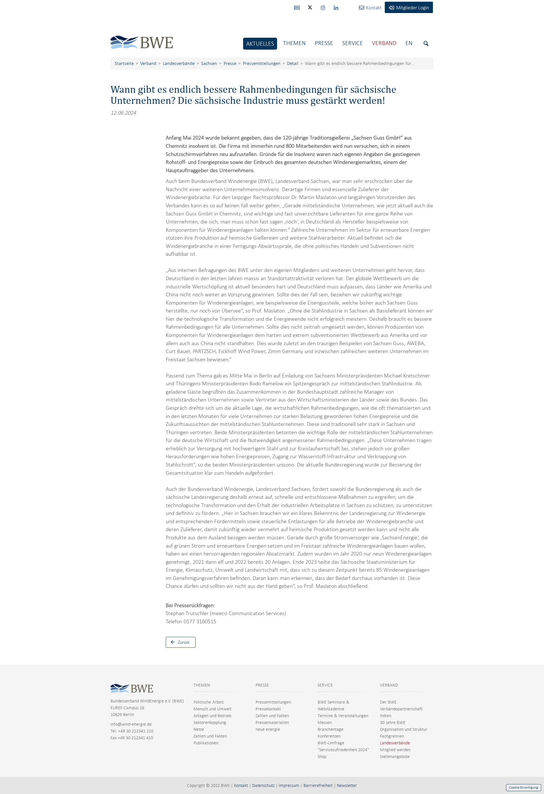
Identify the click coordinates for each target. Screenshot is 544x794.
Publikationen (206, 743)
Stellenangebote (395, 756)
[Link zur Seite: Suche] (426, 43)
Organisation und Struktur (403, 729)
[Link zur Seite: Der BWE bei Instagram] (323, 7)
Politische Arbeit (209, 702)
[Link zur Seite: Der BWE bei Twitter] (310, 10)
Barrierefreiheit (318, 785)
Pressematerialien (272, 722)
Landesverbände (395, 743)
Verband (384, 43)
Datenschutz (263, 785)
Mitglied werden (395, 750)
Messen (325, 722)
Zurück (184, 642)
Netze (199, 729)
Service (352, 43)
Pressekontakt (268, 709)
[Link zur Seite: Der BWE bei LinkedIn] (336, 7)
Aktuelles (260, 43)
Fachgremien (392, 736)
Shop (322, 756)
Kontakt (241, 785)
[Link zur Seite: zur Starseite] (141, 37)
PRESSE (262, 685)
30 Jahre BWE (392, 722)
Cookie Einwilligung (523, 787)
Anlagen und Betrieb (212, 716)
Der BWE (388, 702)
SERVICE (325, 685)
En (409, 43)
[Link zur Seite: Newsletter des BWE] (297, 7)
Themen (294, 43)
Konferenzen (329, 736)
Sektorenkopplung (210, 722)
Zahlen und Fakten (210, 736)
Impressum (289, 785)
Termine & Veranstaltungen (343, 716)
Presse (324, 43)
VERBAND (389, 685)
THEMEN (202, 685)
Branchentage (330, 729)
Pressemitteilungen (273, 702)
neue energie (268, 729)
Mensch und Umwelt (212, 709)
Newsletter (347, 785)
